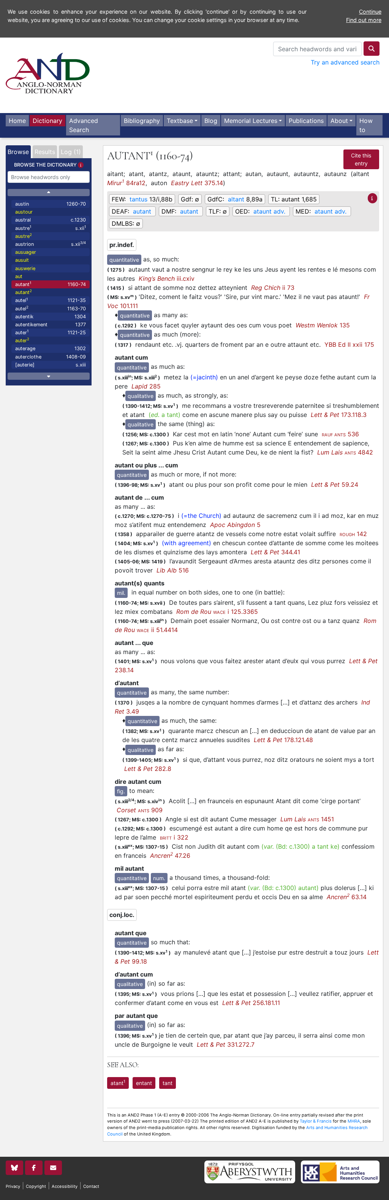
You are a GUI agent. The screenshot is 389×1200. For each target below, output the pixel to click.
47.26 (170, 855)
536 (340, 434)
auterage (50, 348)
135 (323, 325)
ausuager (25, 252)
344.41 (275, 552)
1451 (307, 819)
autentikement (50, 324)
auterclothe (50, 357)
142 (353, 534)
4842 (345, 452)
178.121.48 (283, 740)
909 (140, 810)
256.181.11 (251, 1003)
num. (159, 878)
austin (50, 204)
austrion (50, 244)
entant (144, 1083)
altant (236, 199)
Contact (91, 1186)
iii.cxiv (166, 278)
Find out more (363, 20)
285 (146, 386)
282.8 (147, 768)
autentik (50, 316)
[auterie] (50, 365)
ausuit (22, 260)
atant (118, 1082)
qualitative (140, 396)
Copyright (36, 1186)
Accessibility (64, 1186)
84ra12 (126, 182)
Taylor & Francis (316, 1121)
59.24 (334, 484)
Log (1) (71, 152)
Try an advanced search (345, 62)
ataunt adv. (269, 211)
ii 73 (272, 287)
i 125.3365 (217, 611)
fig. (121, 791)
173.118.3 (339, 414)
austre (50, 228)
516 (173, 570)
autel (50, 300)
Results (45, 152)
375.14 (197, 183)
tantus (138, 199)
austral (50, 220)
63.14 (347, 897)
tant (167, 1083)
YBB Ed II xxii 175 (349, 344)
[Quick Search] (372, 48)
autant (50, 284)
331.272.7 (226, 1044)
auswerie (25, 268)
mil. (121, 593)
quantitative (124, 259)
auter (50, 332)
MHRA (354, 1121)
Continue (370, 11)
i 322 (174, 837)
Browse (18, 152)
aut (18, 276)
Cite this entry (361, 159)
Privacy (13, 1186)
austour (24, 212)
